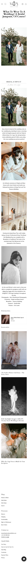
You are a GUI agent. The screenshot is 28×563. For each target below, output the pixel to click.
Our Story (3, 544)
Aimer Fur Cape (7, 291)
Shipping (3, 516)
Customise (3, 552)
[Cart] (25, 4)
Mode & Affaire (5, 497)
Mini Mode (3, 503)
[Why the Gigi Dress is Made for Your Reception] (14, 440)
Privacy (3, 557)
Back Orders (4, 524)
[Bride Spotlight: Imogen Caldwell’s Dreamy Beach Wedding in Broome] (14, 396)
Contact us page (5, 537)
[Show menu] (2, 4)
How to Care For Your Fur (7, 547)
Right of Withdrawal (6, 522)
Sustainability (4, 519)
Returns (3, 514)
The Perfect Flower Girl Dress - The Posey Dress (12, 373)
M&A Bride (4, 500)
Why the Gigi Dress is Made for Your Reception (13, 462)
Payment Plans (4, 555)
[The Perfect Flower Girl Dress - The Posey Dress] (14, 350)
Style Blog (3, 549)
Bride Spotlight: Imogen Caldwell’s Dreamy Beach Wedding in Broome (12, 420)
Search (3, 505)
